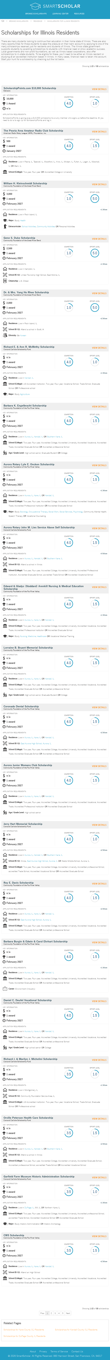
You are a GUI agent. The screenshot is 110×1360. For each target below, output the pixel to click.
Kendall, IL (29, 377)
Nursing (23, 636)
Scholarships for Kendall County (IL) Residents (76, 1329)
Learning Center (60, 13)
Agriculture (25, 394)
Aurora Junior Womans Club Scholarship (28, 765)
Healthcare (41, 636)
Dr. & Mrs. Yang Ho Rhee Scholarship (26, 292)
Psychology (78, 511)
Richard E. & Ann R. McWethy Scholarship (29, 347)
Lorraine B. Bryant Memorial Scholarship (28, 647)
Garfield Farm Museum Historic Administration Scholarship (39, 1176)
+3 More (103, 553)
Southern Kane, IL (55, 436)
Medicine (32, 636)
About (33, 1351)
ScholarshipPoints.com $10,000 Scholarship (30, 88)
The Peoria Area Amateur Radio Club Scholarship (33, 130)
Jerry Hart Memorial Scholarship (23, 824)
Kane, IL (37, 495)
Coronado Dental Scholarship (21, 706)
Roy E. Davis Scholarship (19, 882)
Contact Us (77, 1351)
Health (23, 220)
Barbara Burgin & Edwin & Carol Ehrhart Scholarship (35, 941)
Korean (23, 335)
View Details (99, 89)
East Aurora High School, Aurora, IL (36, 743)
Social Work (54, 511)
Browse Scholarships (36, 13)
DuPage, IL (29, 1207)
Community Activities (46, 226)
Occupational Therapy (38, 511)
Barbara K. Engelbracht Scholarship (25, 405)
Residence (38, 21)
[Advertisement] (53, 75)
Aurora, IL (28, 436)
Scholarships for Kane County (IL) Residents (24, 1329)
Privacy (43, 1351)
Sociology (24, 511)
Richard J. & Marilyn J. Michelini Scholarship (30, 1059)
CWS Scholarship (14, 1235)
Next (68, 1313)
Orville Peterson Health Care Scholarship (28, 1118)
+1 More (103, 209)
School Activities (29, 226)
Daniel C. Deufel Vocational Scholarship (28, 1000)
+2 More (103, 318)
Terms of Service (59, 1351)
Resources (79, 13)
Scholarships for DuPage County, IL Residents (24, 1336)
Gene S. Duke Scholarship (19, 238)
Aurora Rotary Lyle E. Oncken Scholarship (29, 464)
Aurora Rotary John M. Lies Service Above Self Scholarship (39, 527)
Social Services (66, 511)
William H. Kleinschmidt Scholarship (25, 183)
